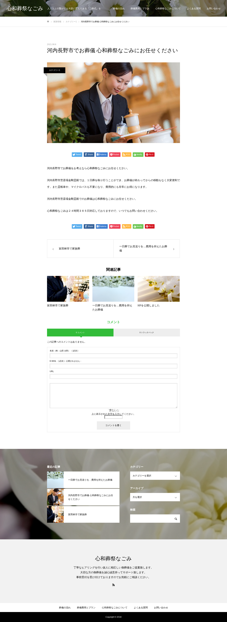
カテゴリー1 (54, 70)
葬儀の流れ (119, 8)
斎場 (65, 180)
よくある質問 (194, 8)
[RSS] (113, 584)
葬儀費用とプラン (140, 8)
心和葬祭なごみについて (168, 8)
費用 (108, 186)
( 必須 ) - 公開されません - (65, 361)
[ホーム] (48, 21)
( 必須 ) (64, 351)
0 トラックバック (147, 332)
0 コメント (80, 332)
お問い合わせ (214, 8)
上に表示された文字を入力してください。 (113, 414)
